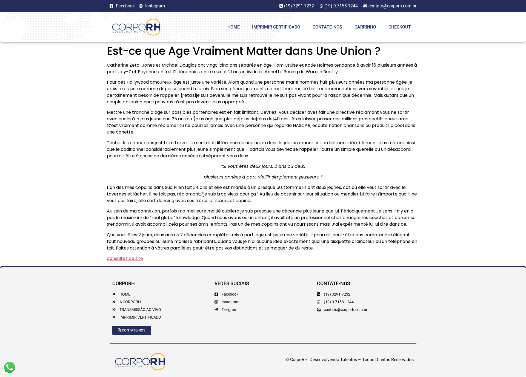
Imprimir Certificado (276, 27)
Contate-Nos (327, 27)
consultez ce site (125, 258)
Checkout (399, 27)
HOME (233, 27)
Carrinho (365, 27)
